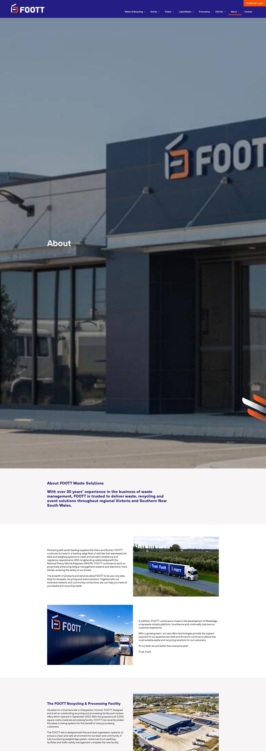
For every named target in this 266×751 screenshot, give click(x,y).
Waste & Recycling (134, 12)
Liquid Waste (185, 12)
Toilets (168, 12)
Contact (248, 12)
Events (154, 12)
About (234, 12)
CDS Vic (219, 12)
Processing (204, 12)
